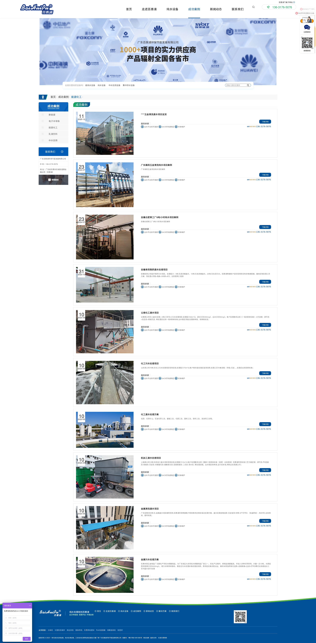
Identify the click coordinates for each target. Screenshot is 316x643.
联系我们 (238, 9)
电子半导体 (54, 121)
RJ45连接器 (100, 630)
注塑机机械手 (60, 630)
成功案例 (194, 9)
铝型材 (120, 630)
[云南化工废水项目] (105, 331)
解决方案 (162, 611)
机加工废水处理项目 (151, 457)
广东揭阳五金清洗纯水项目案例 (156, 165)
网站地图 (146, 637)
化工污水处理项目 (150, 363)
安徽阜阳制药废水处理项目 (154, 269)
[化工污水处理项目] (105, 382)
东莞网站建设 (89, 630)
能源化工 (77, 97)
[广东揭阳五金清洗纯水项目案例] (105, 184)
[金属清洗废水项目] (105, 527)
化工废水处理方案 (150, 414)
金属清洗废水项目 (150, 508)
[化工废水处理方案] (105, 430)
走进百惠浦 (149, 9)
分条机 (50, 630)
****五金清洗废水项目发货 (154, 114)
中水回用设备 (114, 85)
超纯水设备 (90, 85)
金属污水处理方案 (150, 559)
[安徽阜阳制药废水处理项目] (105, 285)
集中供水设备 (129, 85)
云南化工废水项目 (150, 312)
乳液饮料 (53, 133)
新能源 (52, 114)
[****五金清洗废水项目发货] (105, 133)
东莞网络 (164, 637)
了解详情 (265, 121)
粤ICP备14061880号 (135, 637)
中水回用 (53, 140)
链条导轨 (78, 630)
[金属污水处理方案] (105, 575)
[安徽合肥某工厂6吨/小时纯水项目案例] (105, 237)
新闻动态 (216, 9)
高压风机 (70, 630)
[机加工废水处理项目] (105, 477)
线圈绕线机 (111, 630)
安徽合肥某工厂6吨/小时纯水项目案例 (159, 217)
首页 (129, 9)
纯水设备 (172, 9)
